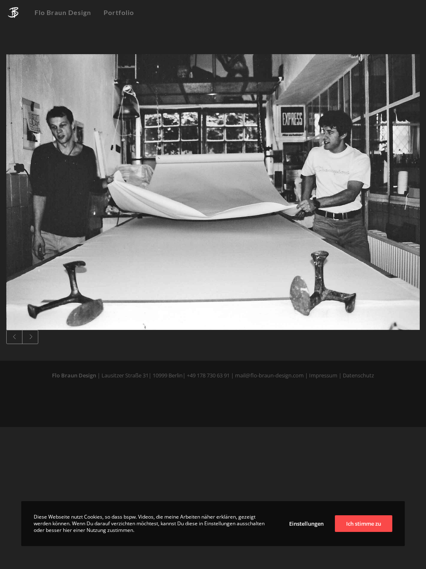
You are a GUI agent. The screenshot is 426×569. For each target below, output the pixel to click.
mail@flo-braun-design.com (269, 375)
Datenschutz (358, 375)
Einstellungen (306, 523)
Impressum (323, 375)
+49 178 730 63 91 (208, 375)
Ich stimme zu (363, 523)
